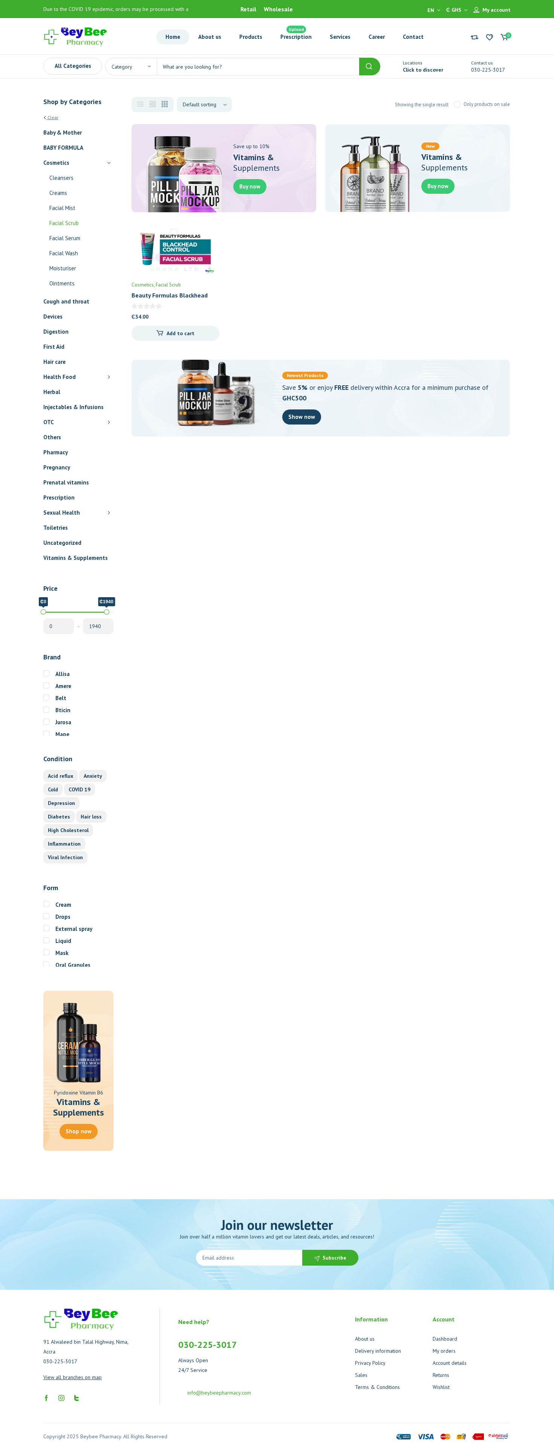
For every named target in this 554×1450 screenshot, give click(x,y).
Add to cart (180, 333)
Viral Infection (65, 857)
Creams (58, 192)
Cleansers (61, 177)
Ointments (62, 283)
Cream (63, 904)
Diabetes (59, 816)
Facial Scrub (64, 223)
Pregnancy (56, 467)
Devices (53, 316)
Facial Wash (63, 253)
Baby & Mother (62, 132)
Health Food (59, 376)
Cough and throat (66, 301)
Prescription (59, 497)
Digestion (56, 331)
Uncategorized (62, 542)
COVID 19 (79, 789)
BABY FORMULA (63, 147)
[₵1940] (106, 612)
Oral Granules (72, 965)
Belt (60, 698)
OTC (48, 422)
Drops (62, 916)
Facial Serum (64, 238)
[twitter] (76, 1397)
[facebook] (46, 1397)
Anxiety (93, 776)
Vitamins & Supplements (75, 557)
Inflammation (64, 843)
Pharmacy (55, 452)
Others (52, 437)
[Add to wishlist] (207, 237)
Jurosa (63, 722)
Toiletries (55, 527)
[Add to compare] (207, 252)
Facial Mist (62, 208)
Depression (61, 803)
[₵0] (43, 612)
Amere (63, 686)
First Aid (53, 346)
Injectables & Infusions (73, 407)
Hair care (54, 361)
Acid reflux (60, 776)
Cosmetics (56, 162)
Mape (62, 734)
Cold (53, 789)
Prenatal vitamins (66, 482)
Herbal (51, 391)
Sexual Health (61, 512)
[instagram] (61, 1397)
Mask (62, 952)
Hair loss (91, 816)
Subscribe (334, 1257)
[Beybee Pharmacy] (75, 36)
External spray (73, 928)
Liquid (63, 940)
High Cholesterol (68, 830)
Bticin (62, 710)
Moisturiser (62, 268)
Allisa (62, 673)
